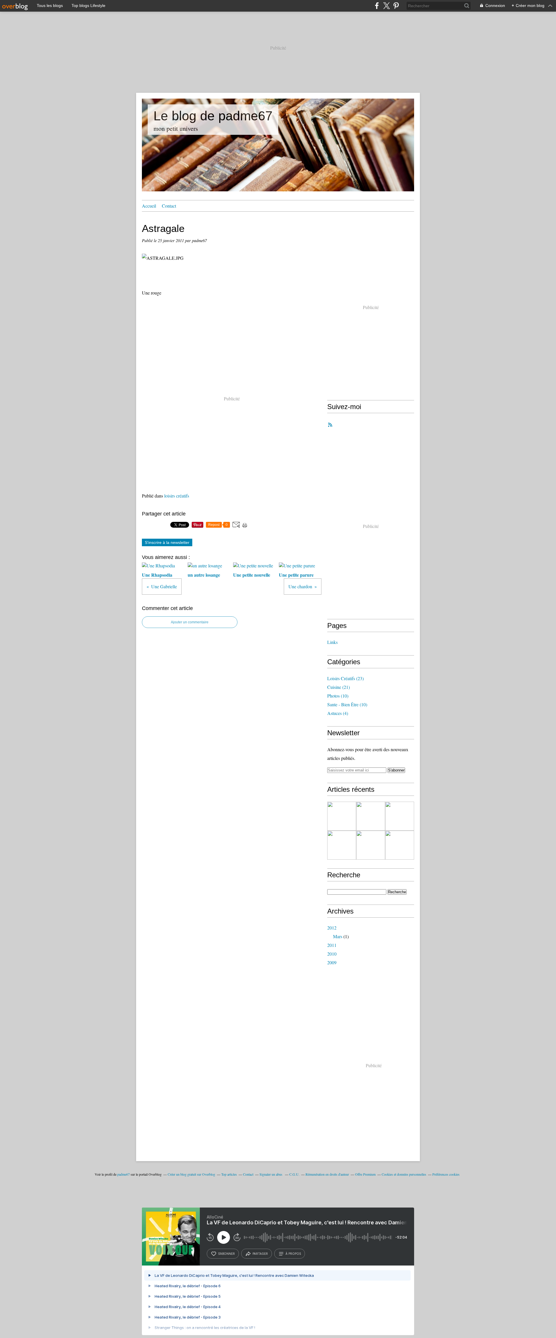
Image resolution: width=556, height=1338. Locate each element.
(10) (337, 696)
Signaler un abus (271, 1174)
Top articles (229, 1174)
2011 (331, 945)
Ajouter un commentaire (190, 622)
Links (332, 642)
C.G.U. (294, 1174)
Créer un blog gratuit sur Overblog (191, 1174)
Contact (169, 206)
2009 (331, 962)
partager (260, 1253)
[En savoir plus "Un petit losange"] (399, 845)
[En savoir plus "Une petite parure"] (341, 845)
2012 (331, 928)
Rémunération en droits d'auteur (327, 1174)
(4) (337, 713)
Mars (337, 936)
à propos (293, 1253)
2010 (331, 954)
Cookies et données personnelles (404, 1174)
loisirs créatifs (176, 496)
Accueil (149, 206)
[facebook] (377, 5)
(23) (345, 678)
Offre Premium (365, 1174)
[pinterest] (396, 5)
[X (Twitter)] (386, 5)
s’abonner (226, 1253)
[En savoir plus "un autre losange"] (370, 816)
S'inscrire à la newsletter (167, 542)
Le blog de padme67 (212, 115)
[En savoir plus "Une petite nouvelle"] (399, 816)
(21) (338, 687)
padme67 (123, 1174)
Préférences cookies (446, 1174)
